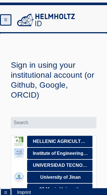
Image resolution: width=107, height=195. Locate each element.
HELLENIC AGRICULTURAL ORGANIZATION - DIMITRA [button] (62, 141)
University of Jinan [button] (60, 177)
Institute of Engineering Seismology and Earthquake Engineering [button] (62, 153)
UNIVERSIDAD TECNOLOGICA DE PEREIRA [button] (62, 165)
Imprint (24, 192)
